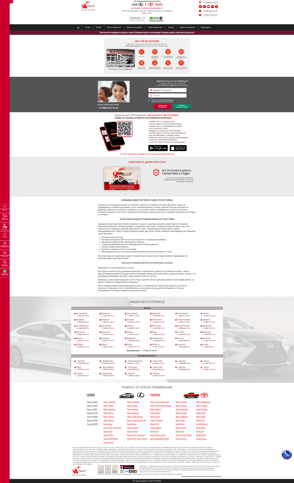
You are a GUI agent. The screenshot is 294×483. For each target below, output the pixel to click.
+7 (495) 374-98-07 (149, 350)
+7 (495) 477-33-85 (158, 322)
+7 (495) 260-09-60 (133, 341)
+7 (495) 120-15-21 (107, 316)
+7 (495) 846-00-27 (82, 322)
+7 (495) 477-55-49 (158, 376)
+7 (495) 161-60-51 (158, 347)
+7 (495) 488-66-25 (82, 363)
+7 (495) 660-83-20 (183, 347)
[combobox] (167, 90)
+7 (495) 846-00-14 (183, 341)
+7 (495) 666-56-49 (183, 363)
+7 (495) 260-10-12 (158, 316)
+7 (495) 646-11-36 (183, 328)
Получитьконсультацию (182, 106)
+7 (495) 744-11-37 (107, 341)
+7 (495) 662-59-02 (158, 341)
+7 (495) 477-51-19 (133, 347)
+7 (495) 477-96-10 (158, 334)
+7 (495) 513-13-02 (208, 322)
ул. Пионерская (158, 369)
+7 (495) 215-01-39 (183, 316)
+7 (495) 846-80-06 (133, 369)
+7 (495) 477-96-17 (133, 334)
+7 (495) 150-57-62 (208, 328)
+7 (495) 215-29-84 (82, 369)
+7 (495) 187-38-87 (107, 376)
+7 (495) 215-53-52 (107, 334)
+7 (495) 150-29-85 (82, 316)
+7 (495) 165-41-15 (208, 363)
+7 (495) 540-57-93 (208, 334)
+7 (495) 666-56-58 (183, 369)
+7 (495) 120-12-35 (82, 341)
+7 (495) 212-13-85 (133, 363)
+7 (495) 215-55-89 (107, 363)
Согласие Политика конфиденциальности (212, 476)
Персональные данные (197, 476)
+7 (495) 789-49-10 (82, 328)
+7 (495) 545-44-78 (82, 347)
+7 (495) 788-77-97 (158, 328)
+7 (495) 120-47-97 (107, 369)
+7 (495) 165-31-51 (82, 376)
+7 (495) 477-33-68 (133, 322)
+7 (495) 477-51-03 (208, 341)
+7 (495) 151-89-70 (183, 322)
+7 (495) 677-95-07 (133, 328)
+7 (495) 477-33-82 (133, 316)
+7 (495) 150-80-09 (133, 376)
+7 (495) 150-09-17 (107, 347)
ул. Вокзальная (158, 363)
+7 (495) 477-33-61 (107, 328)
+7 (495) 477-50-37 (107, 322)
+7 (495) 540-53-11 (208, 347)
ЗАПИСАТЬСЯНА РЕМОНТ (162, 106)
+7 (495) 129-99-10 (82, 334)
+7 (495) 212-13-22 (108, 108)
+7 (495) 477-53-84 (183, 334)
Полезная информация (186, 476)
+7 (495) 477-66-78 (208, 316)
